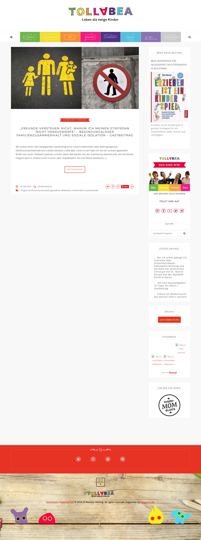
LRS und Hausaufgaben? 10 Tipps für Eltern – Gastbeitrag (170, 285)
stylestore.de (147, 502)
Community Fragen (74, 120)
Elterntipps (50, 37)
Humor (131, 37)
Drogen (23, 190)
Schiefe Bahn (78, 190)
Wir (151, 37)
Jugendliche (55, 190)
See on (165, 372)
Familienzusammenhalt (38, 190)
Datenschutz (172, 37)
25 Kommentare (45, 186)
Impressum (52, 502)
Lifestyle (110, 37)
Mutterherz (66, 190)
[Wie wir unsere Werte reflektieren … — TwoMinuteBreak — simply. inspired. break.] (157, 360)
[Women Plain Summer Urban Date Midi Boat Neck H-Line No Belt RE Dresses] (181, 349)
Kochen (90, 37)
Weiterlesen (74, 169)
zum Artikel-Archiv (169, 319)
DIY (70, 37)
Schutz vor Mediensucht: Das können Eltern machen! (170, 295)
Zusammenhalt (91, 190)
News (30, 37)
